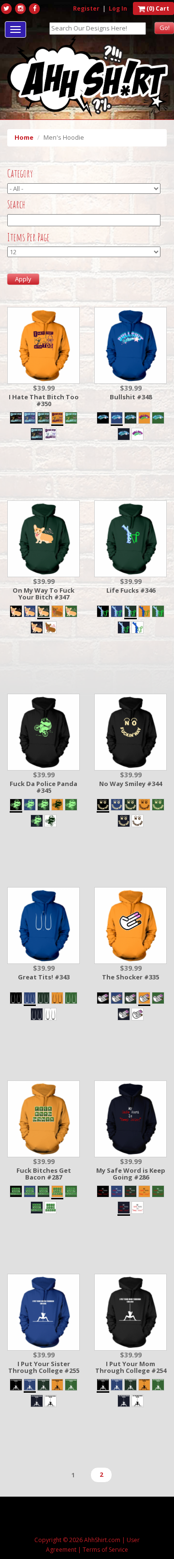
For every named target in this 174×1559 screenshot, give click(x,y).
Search (16, 204)
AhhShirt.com (102, 1540)
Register (86, 8)
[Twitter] (6, 8)
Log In (118, 8)
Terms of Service (105, 1549)
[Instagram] (20, 8)
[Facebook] (34, 8)
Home (23, 137)
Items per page (28, 237)
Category (20, 173)
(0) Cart (157, 8)
